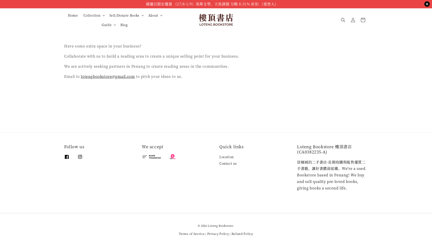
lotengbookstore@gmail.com (108, 76)
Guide (107, 25)
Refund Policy (242, 234)
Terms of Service (192, 234)
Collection (92, 15)
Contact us (228, 163)
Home (73, 15)
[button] (343, 20)
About (153, 15)
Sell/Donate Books (124, 15)
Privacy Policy (218, 234)
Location (226, 157)
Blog (124, 24)
